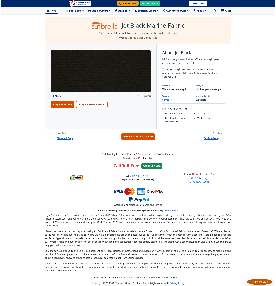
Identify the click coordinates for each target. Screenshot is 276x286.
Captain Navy (211, 138)
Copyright (97, 283)
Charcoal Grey (65, 138)
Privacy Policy (177, 283)
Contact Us (151, 3)
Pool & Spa (75, 10)
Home (53, 10)
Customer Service (176, 10)
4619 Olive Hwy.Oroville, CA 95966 (199, 180)
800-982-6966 (129, 3)
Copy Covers (171, 210)
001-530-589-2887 (141, 176)
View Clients (199, 3)
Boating (123, 10)
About (200, 10)
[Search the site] (215, 10)
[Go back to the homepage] (80, 3)
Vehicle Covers (100, 10)
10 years (167, 99)
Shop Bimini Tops (62, 104)
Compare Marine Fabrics (92, 104)
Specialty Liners (147, 10)
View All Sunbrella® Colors (138, 136)
